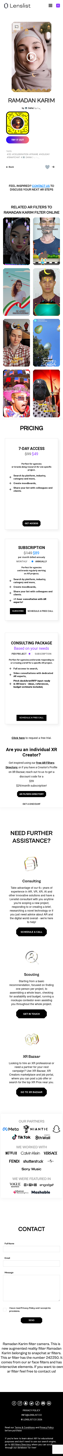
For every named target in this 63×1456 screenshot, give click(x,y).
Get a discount (31, 804)
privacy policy (31, 1410)
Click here (18, 738)
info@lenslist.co (31, 1415)
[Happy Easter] (46, 343)
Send (31, 1320)
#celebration (20, 154)
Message (9, 1272)
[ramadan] (16, 343)
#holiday (44, 154)
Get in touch (31, 1014)
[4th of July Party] (16, 393)
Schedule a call (31, 932)
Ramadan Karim (31, 100)
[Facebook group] (49, 1403)
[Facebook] (14, 1403)
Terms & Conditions (25, 1427)
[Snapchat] (26, 1403)
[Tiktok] (37, 1403)
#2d (9, 154)
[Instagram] (20, 1403)
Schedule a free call (40, 611)
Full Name (9, 1243)
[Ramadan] (46, 292)
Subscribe (18, 611)
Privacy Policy (47, 1427)
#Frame (33, 154)
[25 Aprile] (16, 292)
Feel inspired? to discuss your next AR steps (31, 187)
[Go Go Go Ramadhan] (46, 241)
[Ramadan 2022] (16, 241)
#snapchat (13, 157)
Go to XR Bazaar (31, 1092)
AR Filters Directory (20, 1444)
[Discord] (43, 1403)
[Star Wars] (46, 393)
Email (7, 1258)
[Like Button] (47, 167)
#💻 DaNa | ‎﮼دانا (30, 157)
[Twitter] (31, 1403)
